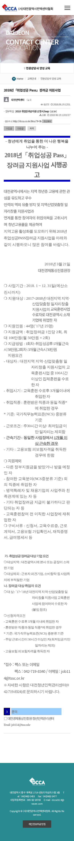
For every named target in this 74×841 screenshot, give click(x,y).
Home (20, 78)
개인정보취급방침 (37, 824)
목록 (32, 128)
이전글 (9, 128)
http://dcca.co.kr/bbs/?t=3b (27, 121)
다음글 (20, 128)
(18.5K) (36, 111)
